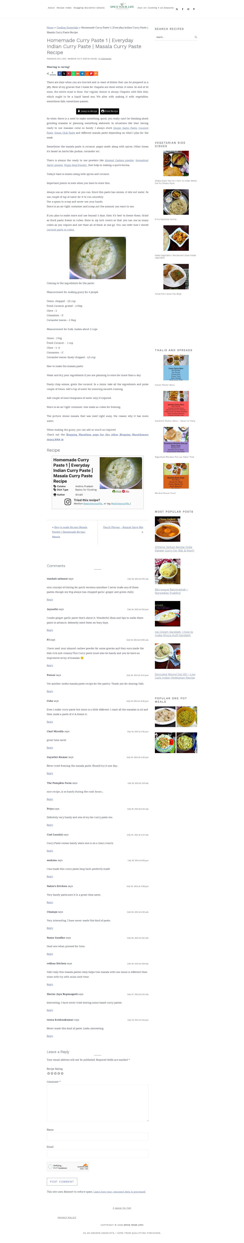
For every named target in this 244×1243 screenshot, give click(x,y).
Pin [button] (127, 491)
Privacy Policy (67, 1217)
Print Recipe (111, 111)
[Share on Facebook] (59, 73)
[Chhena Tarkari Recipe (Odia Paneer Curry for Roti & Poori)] (176, 529)
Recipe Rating (55, 1069)
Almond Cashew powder (119, 160)
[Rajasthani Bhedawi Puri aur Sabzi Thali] (176, 439)
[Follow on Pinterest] (194, 9)
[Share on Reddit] (87, 73)
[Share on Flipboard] (91, 73)
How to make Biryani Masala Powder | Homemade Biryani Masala (69, 532)
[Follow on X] (177, 9)
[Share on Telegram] (82, 73)
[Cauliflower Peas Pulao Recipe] (165, 717)
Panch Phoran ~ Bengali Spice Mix (123, 527)
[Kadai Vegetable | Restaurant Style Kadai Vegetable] (176, 238)
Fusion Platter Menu (165, 385)
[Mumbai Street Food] (176, 476)
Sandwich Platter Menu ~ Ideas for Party (175, 421)
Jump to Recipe (88, 111)
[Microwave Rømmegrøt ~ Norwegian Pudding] (176, 572)
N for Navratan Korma (166, 219)
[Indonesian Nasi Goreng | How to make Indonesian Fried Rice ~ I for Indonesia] (165, 743)
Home (50, 28)
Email (50, 1147)
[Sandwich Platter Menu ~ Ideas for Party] (176, 403)
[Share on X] (64, 73)
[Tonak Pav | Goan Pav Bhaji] (176, 276)
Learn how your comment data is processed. (120, 1192)
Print (118, 491)
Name (50, 1130)
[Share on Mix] (96, 73)
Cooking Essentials (67, 28)
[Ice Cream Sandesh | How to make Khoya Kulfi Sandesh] (176, 614)
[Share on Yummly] (78, 73)
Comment (54, 1082)
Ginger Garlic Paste (125, 128)
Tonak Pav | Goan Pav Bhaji (168, 294)
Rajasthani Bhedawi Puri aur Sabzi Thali (174, 457)
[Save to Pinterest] (69, 73)
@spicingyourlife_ (93, 503)
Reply (50, 600)
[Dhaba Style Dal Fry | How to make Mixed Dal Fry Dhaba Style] (176, 163)
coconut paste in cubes (60, 230)
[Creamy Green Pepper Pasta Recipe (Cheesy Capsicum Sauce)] (187, 743)
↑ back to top (122, 1208)
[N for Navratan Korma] (176, 202)
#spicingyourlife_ (120, 503)
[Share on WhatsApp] (73, 73)
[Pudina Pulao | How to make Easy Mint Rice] (187, 717)
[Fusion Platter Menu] (176, 367)
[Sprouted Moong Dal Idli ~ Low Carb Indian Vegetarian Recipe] (176, 656)
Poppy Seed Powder (76, 165)
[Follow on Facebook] (183, 9)
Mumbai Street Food (165, 493)
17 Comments (105, 58)
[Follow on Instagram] (189, 9)
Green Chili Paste (65, 133)
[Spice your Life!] (122, 8)
